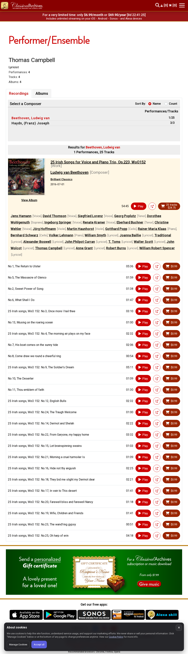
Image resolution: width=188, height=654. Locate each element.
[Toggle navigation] (182, 5)
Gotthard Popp (116, 229)
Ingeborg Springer (57, 222)
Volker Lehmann (61, 235)
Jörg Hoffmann (44, 229)
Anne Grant (84, 248)
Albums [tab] (41, 93)
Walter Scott (143, 242)
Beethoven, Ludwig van (31, 118)
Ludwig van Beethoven (69, 172)
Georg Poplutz (125, 216)
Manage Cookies (18, 644)
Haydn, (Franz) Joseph (30, 123)
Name (157, 103)
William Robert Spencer (157, 248)
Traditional (162, 235)
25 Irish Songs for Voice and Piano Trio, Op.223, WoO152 (98, 162)
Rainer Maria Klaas (152, 229)
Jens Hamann (21, 216)
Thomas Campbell (48, 248)
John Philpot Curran (80, 242)
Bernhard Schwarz (24, 235)
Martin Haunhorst (80, 229)
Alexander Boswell (37, 242)
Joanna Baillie (130, 235)
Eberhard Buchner (130, 222)
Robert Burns (116, 248)
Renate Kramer (94, 222)
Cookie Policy (116, 636)
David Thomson (54, 216)
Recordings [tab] (18, 93)
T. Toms (114, 242)
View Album (29, 200)
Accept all (39, 644)
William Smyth (95, 235)
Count (173, 103)
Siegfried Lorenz (90, 216)
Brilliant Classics (61, 179)
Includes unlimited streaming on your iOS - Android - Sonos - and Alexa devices (94, 18)
